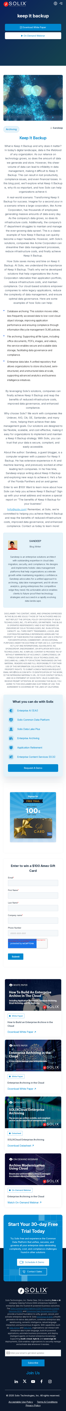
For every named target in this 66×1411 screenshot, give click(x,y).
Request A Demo (33, 767)
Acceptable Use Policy (21, 1401)
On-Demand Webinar (34, 35)
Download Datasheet (19, 1145)
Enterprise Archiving (28, 738)
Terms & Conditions (47, 1401)
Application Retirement (29, 747)
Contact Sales (34, 1271)
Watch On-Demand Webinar (23, 1202)
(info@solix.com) (17, 509)
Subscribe (33, 1362)
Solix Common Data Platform (33, 719)
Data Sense (15, 1328)
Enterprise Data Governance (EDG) (42, 1311)
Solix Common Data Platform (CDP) (26, 1308)
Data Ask (27, 1328)
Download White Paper (34, 27)
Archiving (11, 129)
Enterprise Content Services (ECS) (36, 756)
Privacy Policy (33, 1405)
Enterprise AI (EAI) (27, 710)
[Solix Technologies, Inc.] (15, 4)
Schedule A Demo (34, 1262)
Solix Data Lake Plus (28, 729)
